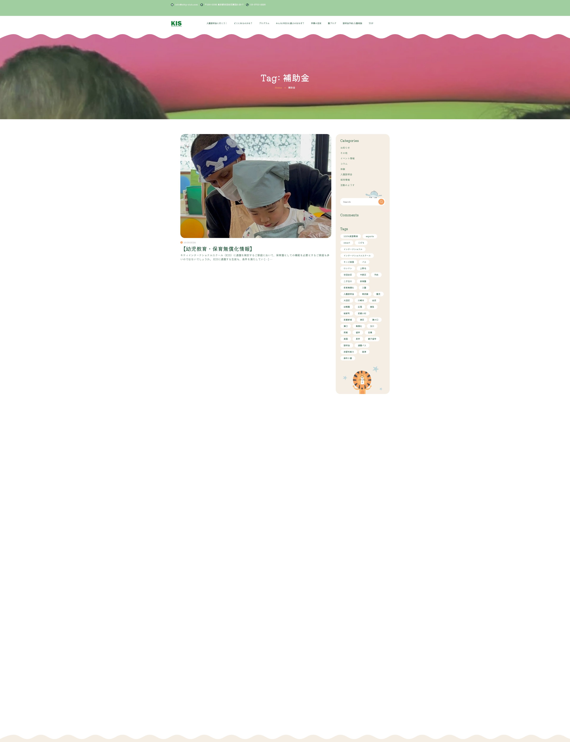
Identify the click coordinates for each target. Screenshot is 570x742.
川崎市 (361, 300)
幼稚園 (347, 306)
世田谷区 (348, 274)
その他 (343, 153)
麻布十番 (348, 358)
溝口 (346, 326)
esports (370, 236)
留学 (358, 332)
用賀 (346, 332)
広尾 (360, 306)
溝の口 (375, 319)
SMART (347, 242)
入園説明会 (346, 174)
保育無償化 (349, 287)
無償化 (359, 326)
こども (361, 242)
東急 (372, 306)
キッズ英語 (349, 261)
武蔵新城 (348, 319)
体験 (342, 169)
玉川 (372, 326)
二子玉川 (348, 281)
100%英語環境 (351, 236)
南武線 (365, 293)
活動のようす (347, 185)
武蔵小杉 (362, 313)
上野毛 (363, 268)
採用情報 (345, 179)
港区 (362, 319)
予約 (376, 274)
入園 (364, 287)
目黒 (370, 332)
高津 (364, 351)
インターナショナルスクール (357, 255)
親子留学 (372, 338)
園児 (378, 293)
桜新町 (347, 313)
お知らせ (345, 147)
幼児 (374, 300)
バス (364, 261)
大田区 (347, 300)
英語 (346, 338)
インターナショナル (353, 249)
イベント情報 (347, 158)
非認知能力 (349, 351)
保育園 (363, 281)
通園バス (362, 345)
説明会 (347, 345)
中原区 (363, 274)
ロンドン (348, 268)
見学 (358, 338)
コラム (343, 163)
